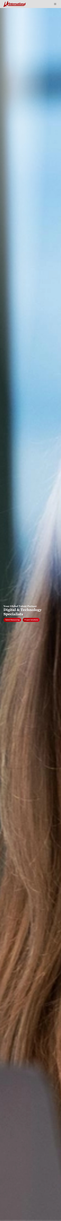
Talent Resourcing (12, 620)
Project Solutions (31, 620)
